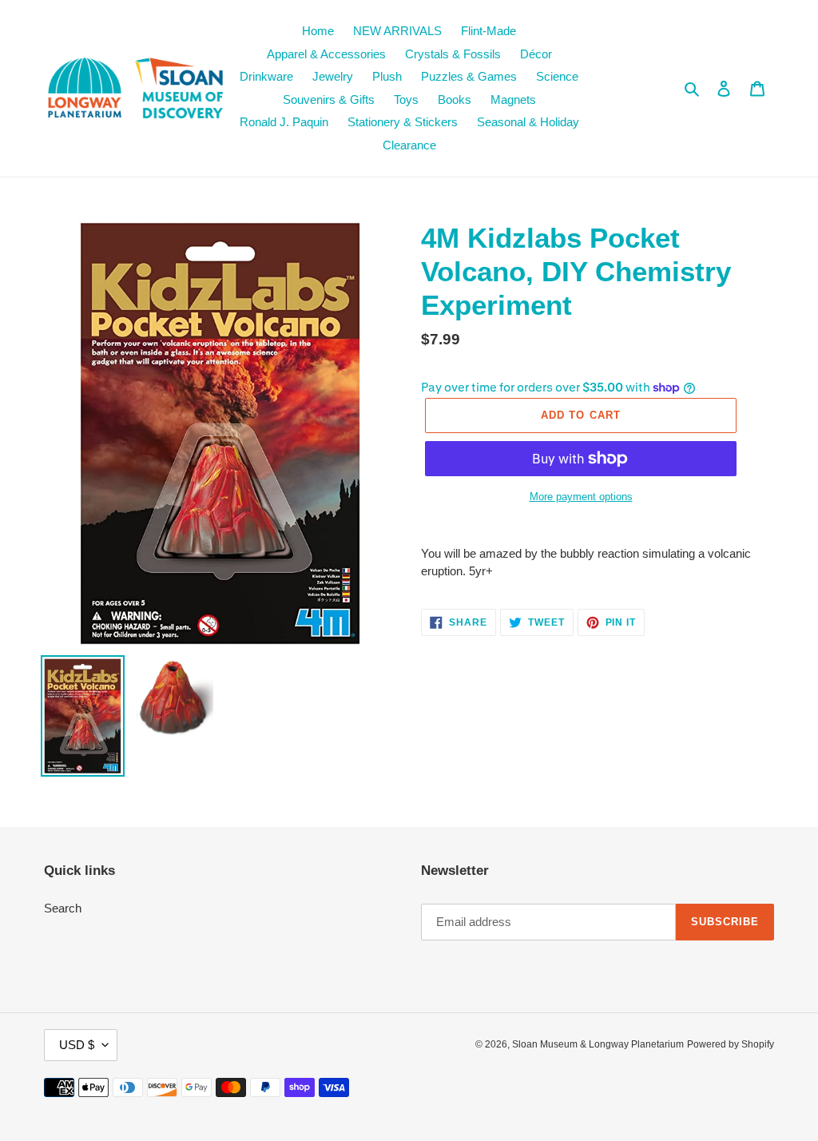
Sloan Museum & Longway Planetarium (598, 1044)
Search (62, 908)
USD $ (76, 1045)
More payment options (581, 497)
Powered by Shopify (730, 1044)
